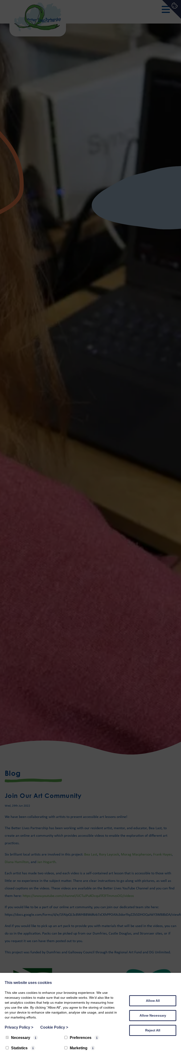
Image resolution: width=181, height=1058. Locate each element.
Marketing (78, 1048)
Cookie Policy (54, 1027)
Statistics (19, 1048)
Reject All (152, 1030)
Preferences (80, 1038)
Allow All (153, 1001)
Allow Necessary (153, 1015)
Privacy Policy (19, 1027)
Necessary (20, 1038)
